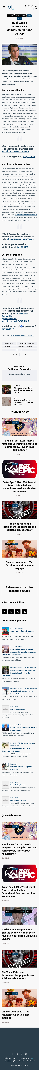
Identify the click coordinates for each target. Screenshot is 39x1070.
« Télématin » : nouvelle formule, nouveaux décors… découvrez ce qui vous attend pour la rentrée (19, 652)
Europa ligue (9, 343)
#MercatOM (7, 316)
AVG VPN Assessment (17, 709)
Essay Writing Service (18, 785)
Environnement (29, 743)
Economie (13, 764)
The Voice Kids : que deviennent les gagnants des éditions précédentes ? (19, 526)
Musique (15, 422)
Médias (15, 505)
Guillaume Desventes (20, 369)
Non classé (14, 707)
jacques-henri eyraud (27, 343)
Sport (19, 18)
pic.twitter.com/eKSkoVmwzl (15, 151)
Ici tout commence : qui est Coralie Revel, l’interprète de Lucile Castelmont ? (18, 673)
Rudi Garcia (19, 350)
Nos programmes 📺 (26, 1058)
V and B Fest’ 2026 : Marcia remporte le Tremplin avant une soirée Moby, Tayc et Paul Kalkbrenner (19, 445)
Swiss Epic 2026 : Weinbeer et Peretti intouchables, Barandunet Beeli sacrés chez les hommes (19, 487)
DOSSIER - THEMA (20, 15)
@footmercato (9, 318)
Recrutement (31, 1061)
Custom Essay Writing (18, 800)
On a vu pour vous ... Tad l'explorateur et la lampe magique (19, 565)
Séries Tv (33, 667)
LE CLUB (29, 911)
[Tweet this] (25, 354)
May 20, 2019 (8, 329)
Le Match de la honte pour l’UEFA (22, 336)
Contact (21, 1061)
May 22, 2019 (29, 156)
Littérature (33, 688)
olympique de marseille (25, 347)
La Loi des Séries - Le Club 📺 (15, 911)
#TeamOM (22, 313)
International (15, 746)
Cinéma (15, 544)
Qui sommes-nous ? (10, 1058)
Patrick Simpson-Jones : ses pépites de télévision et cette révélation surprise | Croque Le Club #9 (19, 934)
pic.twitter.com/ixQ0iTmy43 (20, 239)
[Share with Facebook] (23, 354)
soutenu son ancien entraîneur (26, 215)
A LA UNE (10, 15)
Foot (29, 15)
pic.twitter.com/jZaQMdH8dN (15, 321)
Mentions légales (10, 1061)
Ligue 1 (7, 347)
